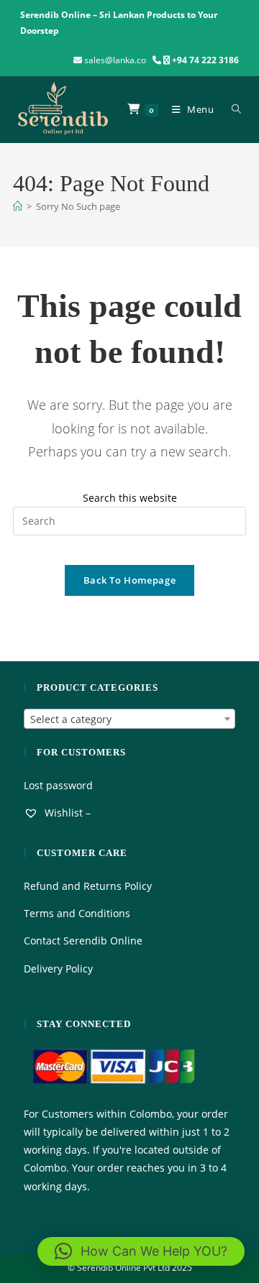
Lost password (58, 785)
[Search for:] (233, 109)
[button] (141, 1251)
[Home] (17, 206)
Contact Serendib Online (83, 940)
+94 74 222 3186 (205, 60)
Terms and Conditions (77, 913)
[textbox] (129, 719)
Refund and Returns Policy (88, 886)
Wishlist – (66, 812)
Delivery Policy (58, 968)
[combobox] (129, 719)
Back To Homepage (129, 580)
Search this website (130, 498)
